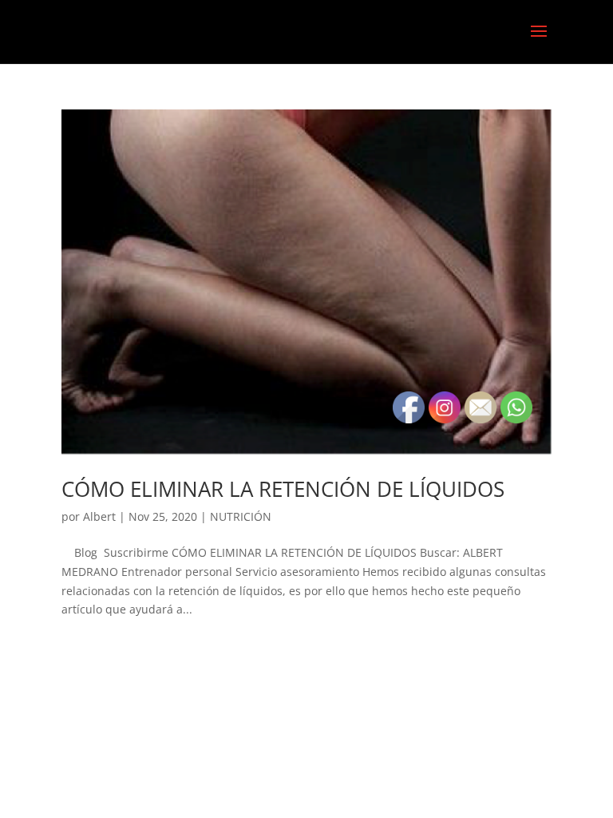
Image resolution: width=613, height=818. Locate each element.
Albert (99, 516)
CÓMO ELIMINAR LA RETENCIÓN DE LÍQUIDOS (282, 489)
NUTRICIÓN (240, 516)
